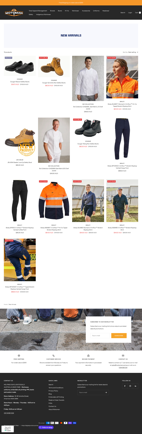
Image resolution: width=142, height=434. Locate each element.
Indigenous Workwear (43, 14)
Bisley (122, 101)
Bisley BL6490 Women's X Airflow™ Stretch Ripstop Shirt (88, 229)
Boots (60, 11)
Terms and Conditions (56, 388)
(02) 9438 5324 (9, 413)
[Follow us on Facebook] (125, 386)
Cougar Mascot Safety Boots (19, 82)
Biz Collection (88, 104)
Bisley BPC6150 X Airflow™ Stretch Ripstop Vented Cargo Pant (122, 167)
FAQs (50, 403)
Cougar (20, 79)
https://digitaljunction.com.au (29, 425)
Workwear (75, 11)
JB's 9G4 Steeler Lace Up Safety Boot (20, 162)
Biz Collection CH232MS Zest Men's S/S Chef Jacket (54, 170)
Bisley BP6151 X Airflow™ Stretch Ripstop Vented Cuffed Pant (20, 229)
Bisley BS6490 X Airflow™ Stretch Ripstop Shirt (122, 229)
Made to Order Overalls (56, 400)
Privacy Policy (53, 391)
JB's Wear (19, 160)
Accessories (86, 11)
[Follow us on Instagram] (130, 386)
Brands (52, 11)
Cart (137, 12)
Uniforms (96, 11)
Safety (31, 14)
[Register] (106, 392)
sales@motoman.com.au (120, 365)
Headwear (105, 11)
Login (130, 12)
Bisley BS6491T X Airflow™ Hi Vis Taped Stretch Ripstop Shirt (54, 229)
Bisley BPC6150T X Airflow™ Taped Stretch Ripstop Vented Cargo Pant (19, 288)
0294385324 (123, 368)
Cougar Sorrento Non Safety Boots (53, 83)
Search (123, 12)
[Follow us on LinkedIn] (135, 386)
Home (5, 304)
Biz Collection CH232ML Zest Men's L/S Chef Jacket (88, 108)
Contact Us (52, 406)
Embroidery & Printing (56, 397)
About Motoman (54, 409)
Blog (50, 394)
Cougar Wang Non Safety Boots (88, 144)
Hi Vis (67, 11)
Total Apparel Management (38, 11)
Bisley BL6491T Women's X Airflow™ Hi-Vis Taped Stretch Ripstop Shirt (122, 105)
